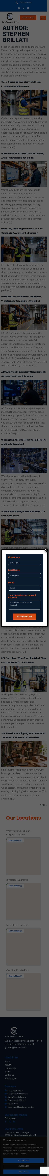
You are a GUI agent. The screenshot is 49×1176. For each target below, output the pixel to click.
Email (11, 583)
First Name (14, 557)
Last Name (14, 570)
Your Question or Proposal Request (22, 596)
